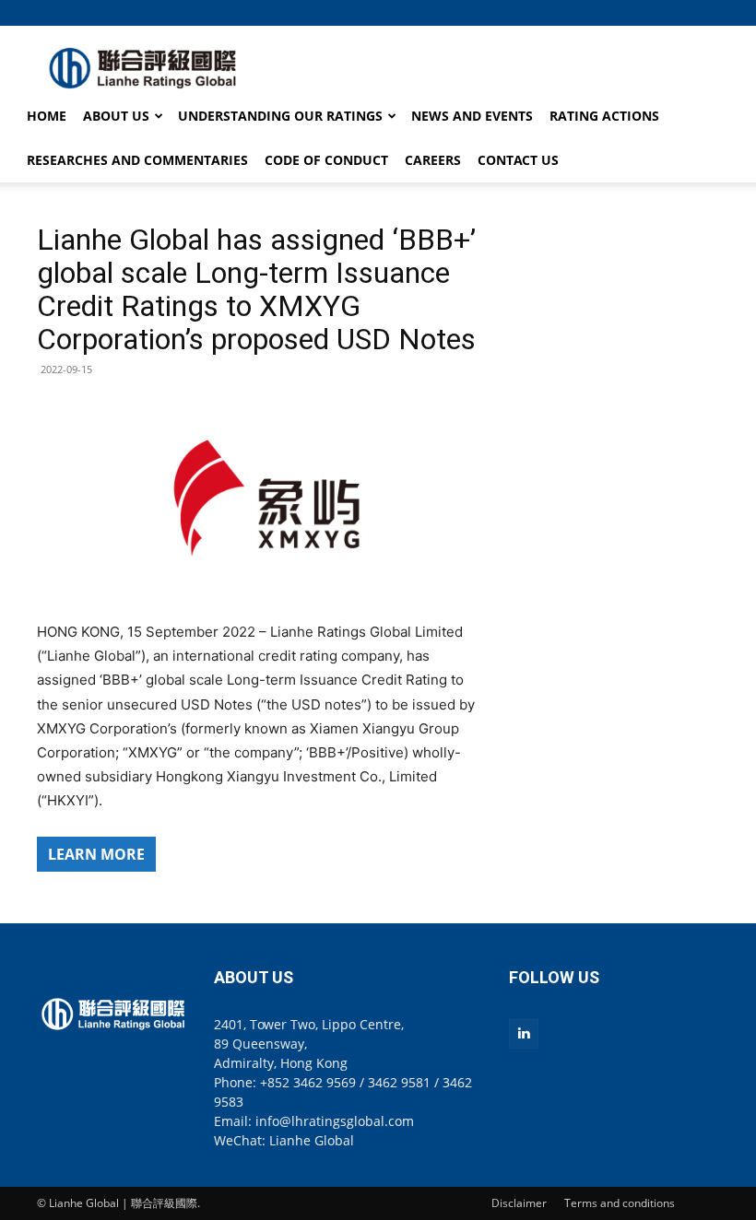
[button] (705, 12)
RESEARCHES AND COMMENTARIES (137, 160)
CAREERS (433, 160)
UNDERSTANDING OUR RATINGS (280, 115)
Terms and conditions (619, 1203)
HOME (46, 115)
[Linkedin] (523, 1034)
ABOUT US (116, 115)
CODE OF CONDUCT (326, 160)
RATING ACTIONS (604, 115)
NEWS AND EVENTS (472, 115)
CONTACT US (518, 160)
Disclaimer (519, 1203)
